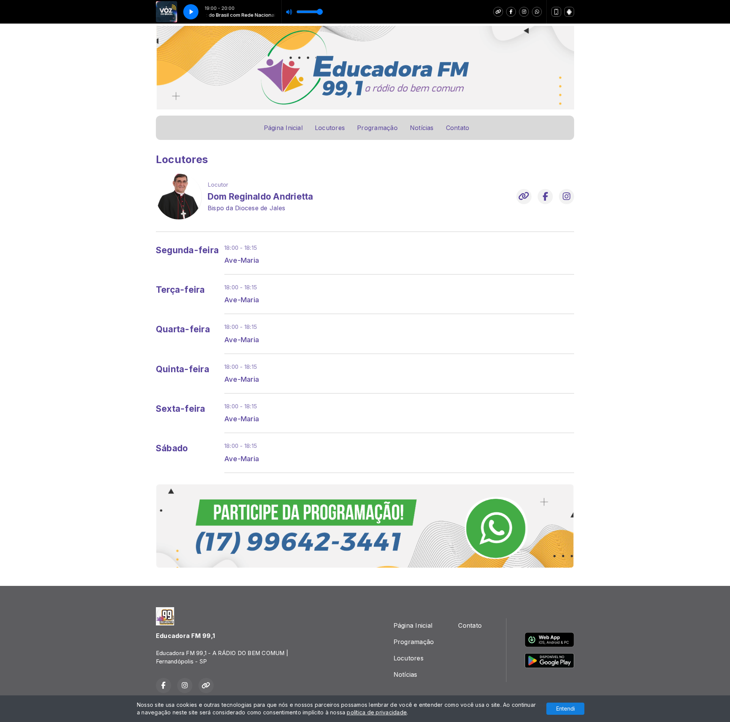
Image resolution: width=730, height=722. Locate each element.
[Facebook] (511, 12)
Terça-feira (180, 289)
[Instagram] (524, 12)
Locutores (330, 128)
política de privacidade (377, 712)
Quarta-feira (183, 329)
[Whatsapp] (537, 12)
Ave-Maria (241, 260)
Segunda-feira (187, 250)
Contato (458, 128)
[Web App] (556, 12)
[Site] (498, 12)
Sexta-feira (180, 408)
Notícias (422, 128)
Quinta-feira (182, 369)
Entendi (565, 708)
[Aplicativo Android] (569, 12)
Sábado (172, 448)
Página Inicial (283, 128)
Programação (377, 128)
